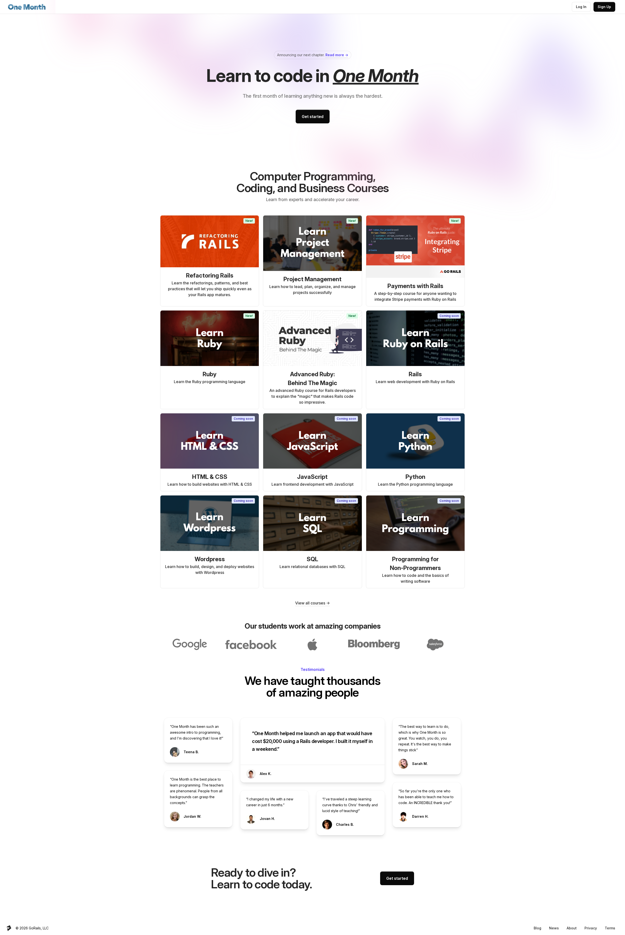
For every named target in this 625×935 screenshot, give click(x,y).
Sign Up (604, 7)
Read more (336, 55)
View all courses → (312, 603)
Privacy (590, 928)
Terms (610, 928)
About (572, 928)
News (554, 928)
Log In (581, 7)
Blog (537, 928)
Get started (312, 116)
